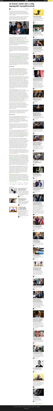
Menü (2, 0)
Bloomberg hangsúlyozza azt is (14, 174)
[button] (10, 182)
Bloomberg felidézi (17, 58)
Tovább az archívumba (38, 403)
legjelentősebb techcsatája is (24, 135)
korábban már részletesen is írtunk (18, 69)
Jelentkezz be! (50, 0)
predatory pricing (18, 77)
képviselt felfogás (15, 89)
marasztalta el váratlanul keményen (16, 56)
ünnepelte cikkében (17, 116)
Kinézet (46, 0)
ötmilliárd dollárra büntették (16, 159)
